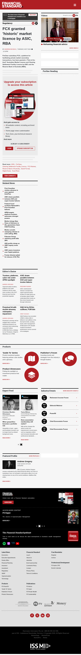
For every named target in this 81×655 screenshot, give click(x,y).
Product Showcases (12, 369)
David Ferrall (25, 168)
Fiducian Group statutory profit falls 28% (12, 238)
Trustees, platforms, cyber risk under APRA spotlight (10, 278)
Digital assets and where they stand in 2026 (10, 420)
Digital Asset (7, 171)
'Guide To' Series (10, 353)
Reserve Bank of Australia (11, 168)
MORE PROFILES (34, 452)
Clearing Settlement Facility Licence (14, 166)
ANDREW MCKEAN (10, 49)
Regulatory (7, 23)
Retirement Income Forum (59, 397)
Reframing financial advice (55, 44)
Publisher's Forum (48, 353)
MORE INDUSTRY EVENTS (70, 390)
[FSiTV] (75, 15)
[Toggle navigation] (74, 4)
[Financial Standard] (12, 5)
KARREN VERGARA (8, 284)
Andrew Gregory (24, 458)
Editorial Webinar (56, 405)
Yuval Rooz (15, 171)
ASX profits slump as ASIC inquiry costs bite (12, 245)
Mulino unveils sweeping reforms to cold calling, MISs (12, 231)
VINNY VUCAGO (24, 314)
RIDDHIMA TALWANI (25, 286)
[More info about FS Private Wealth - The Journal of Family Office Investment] (73, 513)
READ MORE (6, 436)
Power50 (53, 413)
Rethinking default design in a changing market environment (28, 420)
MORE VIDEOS (74, 48)
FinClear (19, 164)
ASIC (13, 164)
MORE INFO (6, 363)
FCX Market (32, 166)
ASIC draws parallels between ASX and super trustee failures (12, 199)
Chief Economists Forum (59, 421)
